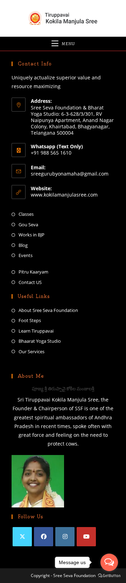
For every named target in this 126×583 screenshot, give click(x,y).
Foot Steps (30, 320)
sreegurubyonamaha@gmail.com (69, 173)
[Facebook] (43, 536)
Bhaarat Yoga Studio (40, 341)
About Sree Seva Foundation (48, 310)
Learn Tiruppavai (36, 331)
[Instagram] (65, 536)
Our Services (31, 351)
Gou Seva (28, 224)
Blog (23, 245)
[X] (22, 536)
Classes (26, 214)
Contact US (30, 282)
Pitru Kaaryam (33, 272)
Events (26, 255)
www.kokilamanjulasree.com (64, 194)
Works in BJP (31, 235)
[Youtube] (86, 536)
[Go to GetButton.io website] (109, 576)
